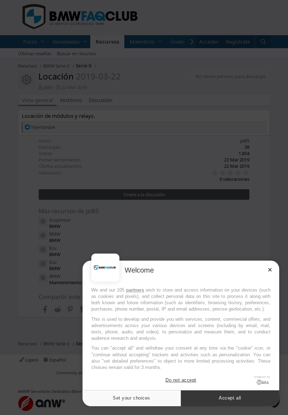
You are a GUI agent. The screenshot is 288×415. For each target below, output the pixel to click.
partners (135, 290)
